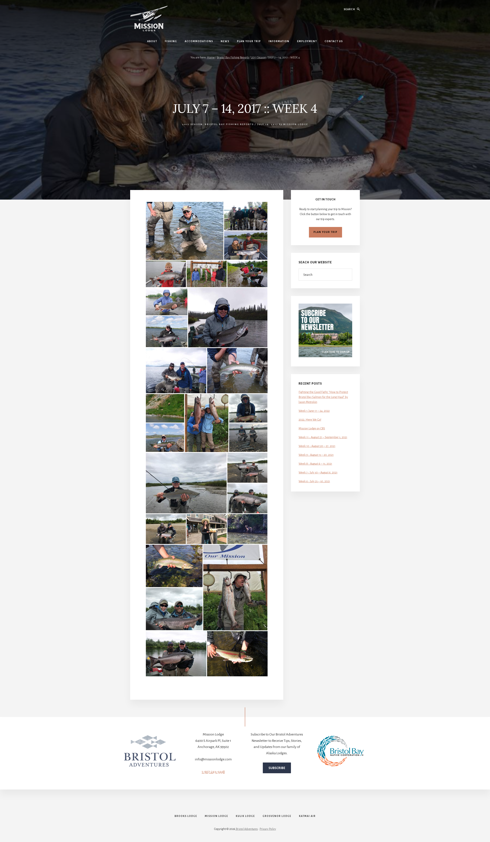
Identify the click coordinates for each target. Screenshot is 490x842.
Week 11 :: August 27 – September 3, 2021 (323, 437)
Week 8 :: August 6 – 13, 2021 (315, 463)
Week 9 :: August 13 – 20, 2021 (316, 454)
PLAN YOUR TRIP (325, 232)
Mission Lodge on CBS (312, 428)
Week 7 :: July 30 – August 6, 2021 (318, 472)
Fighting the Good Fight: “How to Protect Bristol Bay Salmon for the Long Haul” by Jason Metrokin (323, 397)
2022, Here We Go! (310, 419)
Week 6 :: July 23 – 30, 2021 (314, 481)
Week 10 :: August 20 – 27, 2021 (317, 446)
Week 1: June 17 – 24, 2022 (314, 410)
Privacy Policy (268, 829)
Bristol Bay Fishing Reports (229, 124)
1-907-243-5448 (213, 772)
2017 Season (192, 124)
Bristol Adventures (246, 829)
